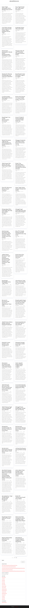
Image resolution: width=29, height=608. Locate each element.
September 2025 (4, 593)
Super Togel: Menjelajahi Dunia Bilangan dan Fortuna (7, 8)
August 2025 (4, 594)
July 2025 (3, 596)
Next (16, 557)
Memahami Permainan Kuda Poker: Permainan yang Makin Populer (6, 365)
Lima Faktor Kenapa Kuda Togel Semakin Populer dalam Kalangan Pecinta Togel (7, 30)
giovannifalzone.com (14, 1)
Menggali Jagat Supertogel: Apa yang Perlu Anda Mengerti (20, 210)
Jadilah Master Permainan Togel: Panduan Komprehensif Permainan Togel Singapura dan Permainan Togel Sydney (6, 259)
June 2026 (3, 580)
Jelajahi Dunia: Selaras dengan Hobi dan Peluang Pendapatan (7, 323)
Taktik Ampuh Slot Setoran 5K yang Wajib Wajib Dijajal (6, 165)
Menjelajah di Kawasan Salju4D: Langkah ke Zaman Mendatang (19, 539)
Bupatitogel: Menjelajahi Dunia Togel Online (6, 282)
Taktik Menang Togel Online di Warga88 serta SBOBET (7, 408)
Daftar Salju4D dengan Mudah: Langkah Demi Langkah (19, 365)
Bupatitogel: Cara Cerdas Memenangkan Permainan (6, 119)
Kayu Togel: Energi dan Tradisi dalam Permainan (19, 8)
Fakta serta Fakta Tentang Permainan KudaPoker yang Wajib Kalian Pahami (20, 518)
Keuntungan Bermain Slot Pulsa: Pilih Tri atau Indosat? (20, 323)
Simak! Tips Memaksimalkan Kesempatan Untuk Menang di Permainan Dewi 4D (20, 166)
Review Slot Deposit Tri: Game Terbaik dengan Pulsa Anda (20, 98)
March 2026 (3, 584)
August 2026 (4, 577)
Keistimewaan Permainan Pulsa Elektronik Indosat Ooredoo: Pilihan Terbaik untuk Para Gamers (6, 234)
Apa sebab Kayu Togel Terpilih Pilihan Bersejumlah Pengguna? (7, 497)
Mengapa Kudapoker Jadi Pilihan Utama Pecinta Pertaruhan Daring (20, 142)
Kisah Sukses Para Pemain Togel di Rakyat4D (19, 256)
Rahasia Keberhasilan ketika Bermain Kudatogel (7, 539)
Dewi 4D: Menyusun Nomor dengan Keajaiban (7, 189)
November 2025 (4, 590)
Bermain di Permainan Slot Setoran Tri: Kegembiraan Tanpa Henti (6, 302)
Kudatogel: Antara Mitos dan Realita (19, 28)
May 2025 (3, 599)
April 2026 (3, 583)
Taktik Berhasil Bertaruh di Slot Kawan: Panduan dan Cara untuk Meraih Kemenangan (7, 387)
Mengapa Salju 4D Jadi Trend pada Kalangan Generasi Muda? (19, 52)
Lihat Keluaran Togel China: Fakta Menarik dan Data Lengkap (20, 282)
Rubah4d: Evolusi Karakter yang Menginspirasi (6, 344)
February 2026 (4, 586)
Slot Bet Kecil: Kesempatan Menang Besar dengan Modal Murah (20, 428)
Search (3, 560)
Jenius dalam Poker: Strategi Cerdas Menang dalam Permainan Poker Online (20, 472)
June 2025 (3, 597)
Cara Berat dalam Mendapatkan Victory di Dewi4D (7, 98)
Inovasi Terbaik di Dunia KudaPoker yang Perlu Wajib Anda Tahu (19, 119)
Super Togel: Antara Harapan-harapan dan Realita (20, 189)
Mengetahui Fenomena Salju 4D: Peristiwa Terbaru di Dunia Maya (7, 428)
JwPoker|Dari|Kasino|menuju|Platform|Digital (20, 450)
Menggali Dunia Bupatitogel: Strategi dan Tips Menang (20, 408)
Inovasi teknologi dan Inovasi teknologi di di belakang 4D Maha (20, 386)
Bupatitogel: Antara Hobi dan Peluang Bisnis (6, 518)
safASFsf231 (22, 30)
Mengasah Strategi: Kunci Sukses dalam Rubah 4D (20, 344)
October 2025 (4, 591)
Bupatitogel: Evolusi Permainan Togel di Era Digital (20, 75)
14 (14, 557)
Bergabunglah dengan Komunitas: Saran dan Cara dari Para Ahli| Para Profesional (20, 302)
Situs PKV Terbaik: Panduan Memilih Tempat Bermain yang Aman (20, 233)
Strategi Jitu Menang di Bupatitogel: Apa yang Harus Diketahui (7, 75)
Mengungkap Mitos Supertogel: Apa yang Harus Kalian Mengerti (7, 211)
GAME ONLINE (4, 602)
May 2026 (3, 581)
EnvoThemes (16, 606)
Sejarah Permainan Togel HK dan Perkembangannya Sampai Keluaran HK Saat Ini (7, 142)
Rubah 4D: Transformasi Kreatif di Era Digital (20, 497)
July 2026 (3, 578)
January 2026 (4, 587)
